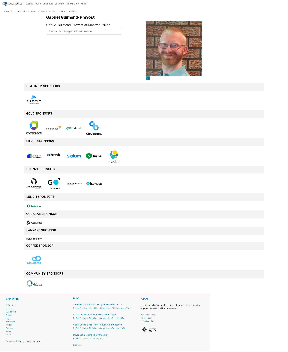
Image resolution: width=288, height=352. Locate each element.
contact (63, 11)
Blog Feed (77, 345)
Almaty (9, 308)
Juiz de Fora (11, 312)
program (31, 11)
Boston (8, 315)
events (29, 4)
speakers (42, 11)
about (84, 4)
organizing (73, 4)
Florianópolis (11, 321)
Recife (8, 331)
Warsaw (9, 325)
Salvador (9, 328)
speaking (59, 4)
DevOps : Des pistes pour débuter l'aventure (70, 31)
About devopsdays (148, 315)
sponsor (48, 4)
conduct (73, 11)
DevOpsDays (15, 3)
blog (38, 4)
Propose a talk (13, 341)
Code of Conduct (147, 321)
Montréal (8, 11)
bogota (9, 318)
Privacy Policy (146, 318)
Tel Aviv (9, 335)
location (20, 11)
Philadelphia (11, 305)
